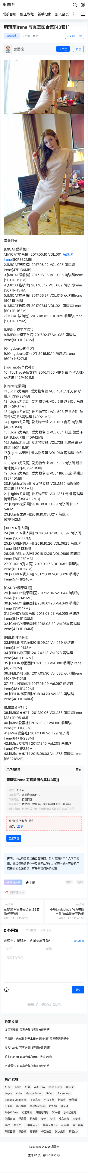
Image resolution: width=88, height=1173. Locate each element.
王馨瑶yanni (32, 1125)
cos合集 (12, 35)
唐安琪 (64, 1106)
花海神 (65, 1125)
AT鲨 (28, 1086)
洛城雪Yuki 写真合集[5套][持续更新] (27, 1065)
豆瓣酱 (22, 1131)
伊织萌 (62, 1099)
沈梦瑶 (76, 1118)
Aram (18, 1086)
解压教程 (27, 14)
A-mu (8, 1086)
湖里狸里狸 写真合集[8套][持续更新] (27, 1029)
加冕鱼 (8, 1106)
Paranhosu (64, 1093)
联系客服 (9, 14)
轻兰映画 (46, 1131)
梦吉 (43, 1118)
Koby (19, 1093)
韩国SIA (73, 1131)
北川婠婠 (21, 1106)
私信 (78, 49)
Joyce (8, 1093)
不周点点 (35, 1099)
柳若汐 (34, 1118)
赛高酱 (34, 1131)
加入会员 (62, 14)
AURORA (39, 1086)
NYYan (50, 1093)
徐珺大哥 (10, 1118)
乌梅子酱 (49, 1099)
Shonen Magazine (15, 1099)
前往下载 (77, 36)
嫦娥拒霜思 (42, 1112)
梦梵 (52, 1118)
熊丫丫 (17, 1125)
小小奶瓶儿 (69, 1112)
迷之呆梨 (60, 1131)
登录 (20, 826)
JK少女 (70, 1086)
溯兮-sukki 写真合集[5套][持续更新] (27, 1047)
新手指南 (44, 14)
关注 (64, 49)
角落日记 (10, 1131)
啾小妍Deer (11, 1112)
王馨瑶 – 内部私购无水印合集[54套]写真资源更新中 (37, 1038)
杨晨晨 (22, 1118)
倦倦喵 (73, 1099)
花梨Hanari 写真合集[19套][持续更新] (28, 1056)
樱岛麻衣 (64, 1118)
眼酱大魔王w (50, 1125)
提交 (78, 990)
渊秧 (7, 1125)
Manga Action (34, 1093)
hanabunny (55, 1086)
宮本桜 (56, 1112)
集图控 (55, 1146)
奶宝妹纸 (27, 1112)
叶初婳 (53, 1106)
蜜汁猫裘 (78, 1125)
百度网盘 (14, 838)
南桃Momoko (37, 1106)
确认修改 (79, 941)
